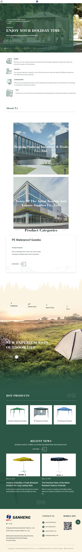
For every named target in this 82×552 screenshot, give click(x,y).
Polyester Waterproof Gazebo (25, 241)
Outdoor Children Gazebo (66, 421)
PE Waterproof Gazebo (18, 421)
